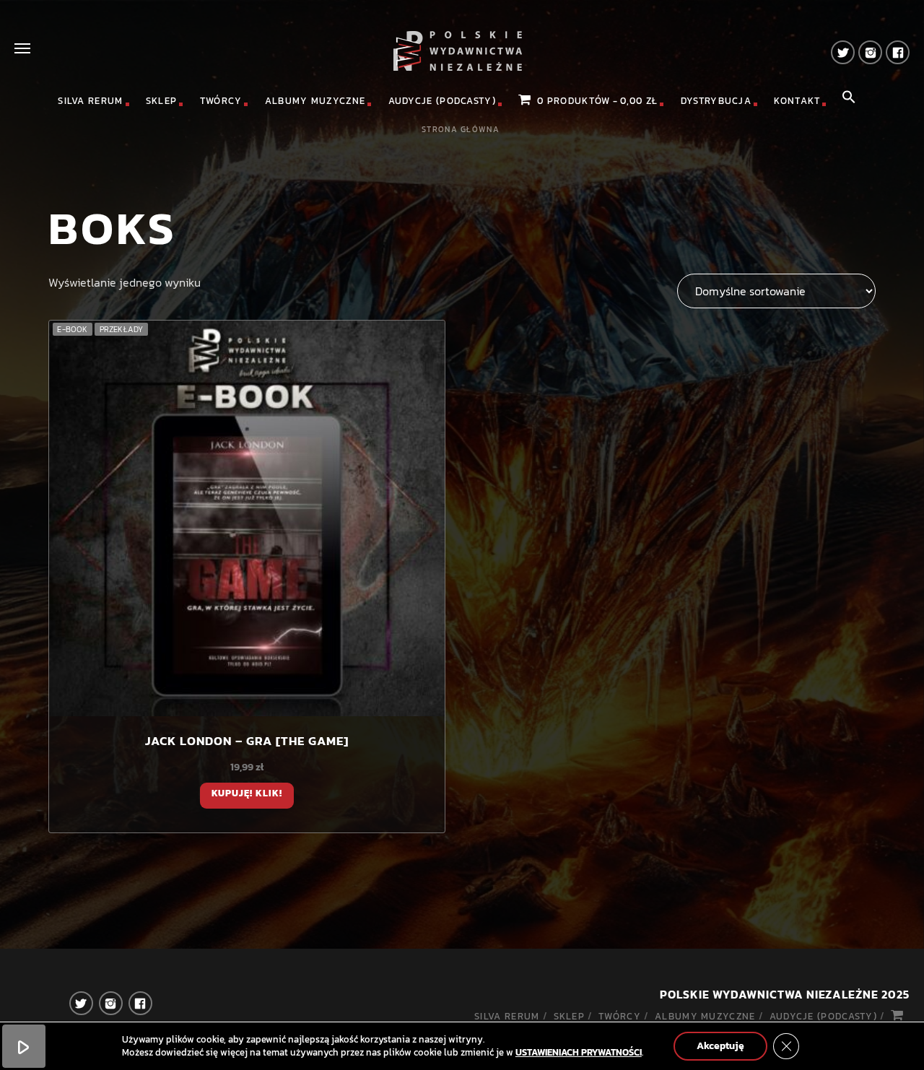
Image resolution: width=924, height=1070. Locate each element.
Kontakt (797, 101)
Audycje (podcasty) (442, 101)
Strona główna (461, 130)
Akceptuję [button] (720, 1045)
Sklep (162, 101)
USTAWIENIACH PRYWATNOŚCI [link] (578, 1052)
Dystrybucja (716, 101)
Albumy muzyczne (315, 101)
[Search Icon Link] (849, 101)
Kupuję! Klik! (247, 793)
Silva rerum (90, 101)
